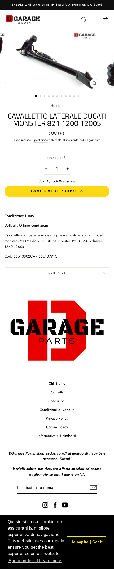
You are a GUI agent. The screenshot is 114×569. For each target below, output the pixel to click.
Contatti (57, 392)
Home (56, 105)
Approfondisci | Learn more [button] (35, 560)
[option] (57, 5)
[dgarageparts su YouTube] (65, 505)
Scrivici (57, 273)
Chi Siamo (57, 383)
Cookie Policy (57, 427)
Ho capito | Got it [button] (87, 542)
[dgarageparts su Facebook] (55, 505)
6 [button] (57, 96)
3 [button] (45, 96)
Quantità (57, 158)
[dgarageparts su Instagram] (45, 505)
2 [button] (41, 96)
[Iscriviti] (93, 487)
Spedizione (40, 140)
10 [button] (74, 96)
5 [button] (53, 96)
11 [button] (79, 96)
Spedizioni (56, 400)
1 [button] (36, 96)
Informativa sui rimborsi (57, 435)
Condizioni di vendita (57, 409)
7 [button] (62, 96)
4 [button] (49, 96)
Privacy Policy (57, 418)
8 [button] (66, 96)
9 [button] (70, 96)
